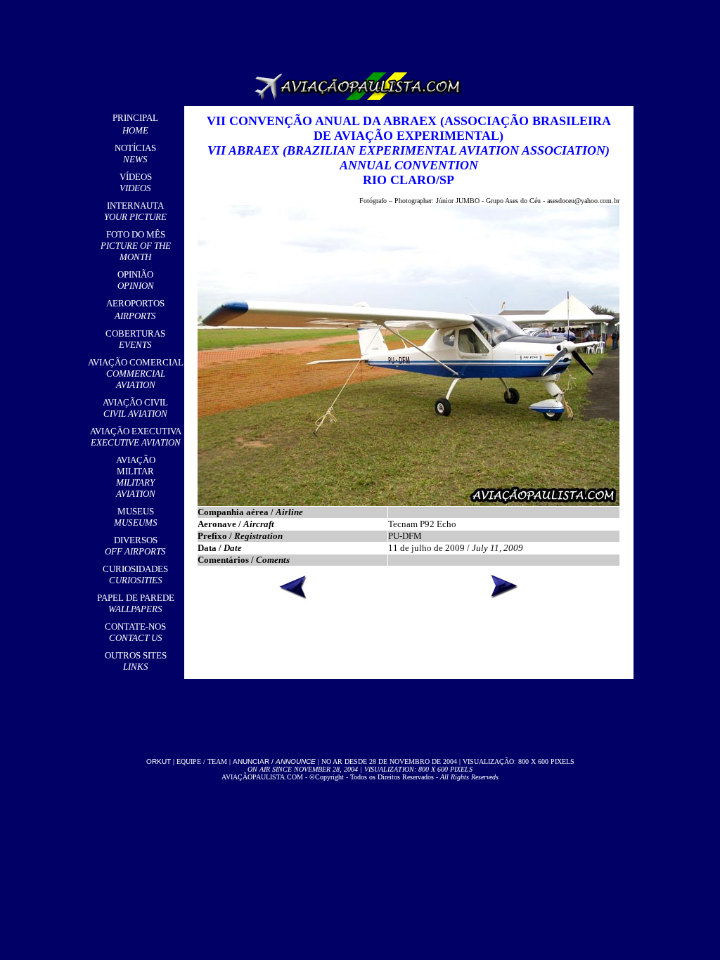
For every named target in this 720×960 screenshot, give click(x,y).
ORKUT (158, 761)
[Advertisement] (363, 31)
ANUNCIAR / (274, 761)
